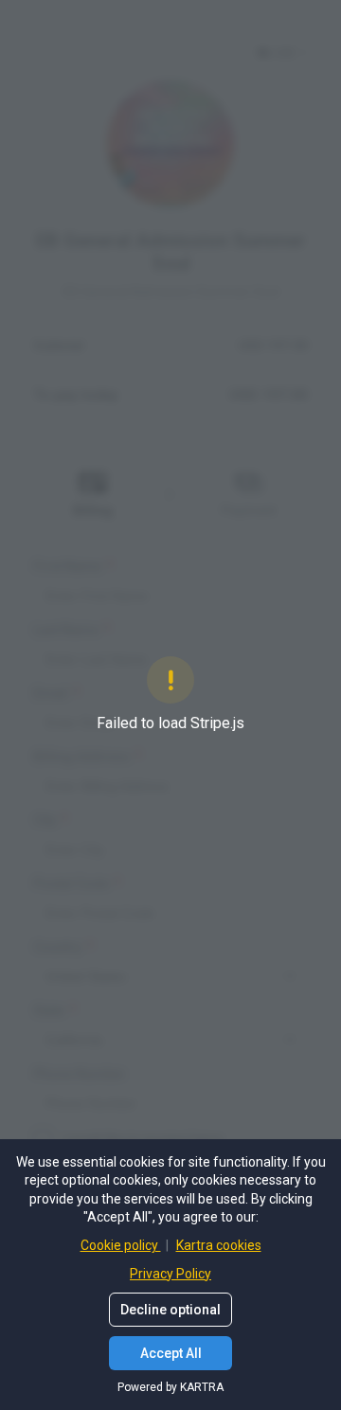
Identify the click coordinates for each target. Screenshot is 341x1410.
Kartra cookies (218, 1245)
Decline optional (170, 1309)
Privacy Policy (170, 1273)
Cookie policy (121, 1245)
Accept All (171, 1353)
